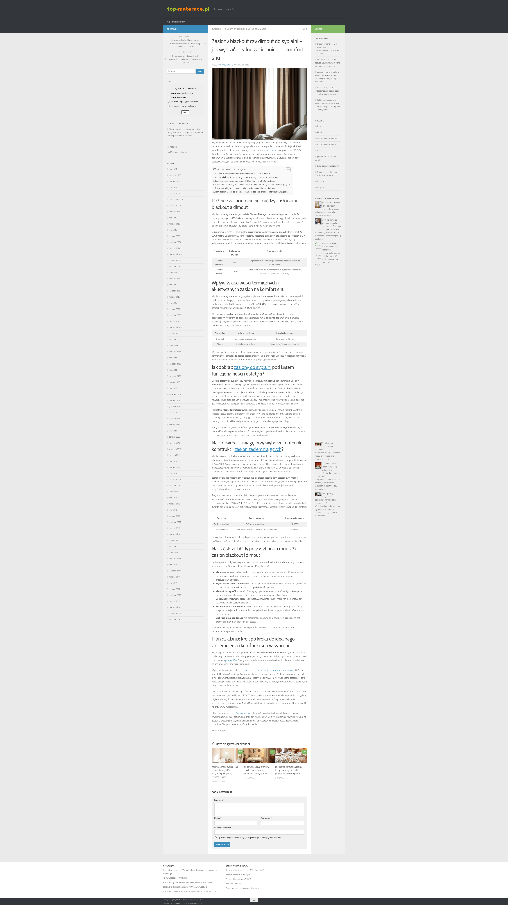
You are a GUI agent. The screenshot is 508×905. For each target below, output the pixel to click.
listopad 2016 (174, 601)
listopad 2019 (174, 443)
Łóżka (319, 132)
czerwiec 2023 (175, 351)
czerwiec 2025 (175, 212)
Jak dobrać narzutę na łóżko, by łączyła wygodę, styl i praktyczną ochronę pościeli (288, 770)
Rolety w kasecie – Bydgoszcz (175, 878)
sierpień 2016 (174, 619)
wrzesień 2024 (175, 260)
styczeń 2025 (174, 236)
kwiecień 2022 (175, 376)
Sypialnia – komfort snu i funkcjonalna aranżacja (239, 29)
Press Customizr (196, 903)
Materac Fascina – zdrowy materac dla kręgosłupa (329, 246)
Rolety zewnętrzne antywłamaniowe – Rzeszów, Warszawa (187, 882)
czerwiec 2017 (175, 558)
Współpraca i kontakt (176, 22)
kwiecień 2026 (175, 175)
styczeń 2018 (174, 516)
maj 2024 (173, 285)
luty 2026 (173, 187)
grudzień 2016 (175, 595)
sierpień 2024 (174, 266)
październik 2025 (176, 199)
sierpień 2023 (174, 339)
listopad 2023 (174, 321)
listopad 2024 (174, 248)
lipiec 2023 (173, 345)
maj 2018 (173, 498)
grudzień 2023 (175, 315)
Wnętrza (320, 181)
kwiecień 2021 (175, 394)
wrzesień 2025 (175, 205)
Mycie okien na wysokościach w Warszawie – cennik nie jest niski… (190, 891)
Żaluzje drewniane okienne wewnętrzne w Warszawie (185, 887)
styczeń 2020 (174, 437)
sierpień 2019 (174, 455)
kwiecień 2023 (175, 364)
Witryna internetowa (222, 827)
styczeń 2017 (174, 589)
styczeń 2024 (174, 309)
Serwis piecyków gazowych (328, 166)
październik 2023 (176, 327)
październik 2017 (176, 534)
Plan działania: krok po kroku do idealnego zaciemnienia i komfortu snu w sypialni (251, 192)
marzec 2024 (174, 297)
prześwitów (231, 660)
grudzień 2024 (175, 242)
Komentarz (219, 800)
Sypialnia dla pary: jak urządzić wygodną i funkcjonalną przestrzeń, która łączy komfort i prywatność (328, 470)
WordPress (177, 903)
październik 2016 (176, 607)
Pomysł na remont (233, 884)
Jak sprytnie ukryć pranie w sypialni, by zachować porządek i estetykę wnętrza (257, 770)
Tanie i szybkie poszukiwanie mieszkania (324, 446)
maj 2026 (173, 169)
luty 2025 (173, 230)
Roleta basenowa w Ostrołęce (238, 875)
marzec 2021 (174, 400)
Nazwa (217, 818)
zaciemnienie (270, 150)
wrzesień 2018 (175, 479)
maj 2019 (173, 461)
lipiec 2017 (173, 552)
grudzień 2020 (175, 406)
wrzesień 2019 (175, 449)
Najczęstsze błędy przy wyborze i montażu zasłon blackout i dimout (245, 188)
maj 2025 (173, 218)
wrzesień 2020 (175, 412)
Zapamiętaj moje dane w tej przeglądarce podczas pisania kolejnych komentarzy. (249, 837)
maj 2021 (173, 388)
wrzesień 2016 (175, 613)
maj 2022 (173, 370)
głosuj (185, 112)
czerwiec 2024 (175, 278)
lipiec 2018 (173, 491)
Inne (319, 126)
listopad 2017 (174, 528)
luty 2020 (173, 431)
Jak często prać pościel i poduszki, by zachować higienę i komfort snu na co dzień (328, 62)
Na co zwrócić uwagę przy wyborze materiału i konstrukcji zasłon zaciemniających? (252, 184)
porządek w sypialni (241, 713)
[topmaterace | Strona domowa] (189, 9)
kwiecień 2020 (175, 418)
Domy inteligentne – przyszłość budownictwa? (245, 870)
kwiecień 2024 (175, 291)
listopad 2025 (174, 193)
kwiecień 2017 (175, 571)
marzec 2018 (174, 504)
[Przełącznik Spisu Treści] (287, 169)
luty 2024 (173, 303)
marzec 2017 (174, 577)
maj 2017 (173, 565)
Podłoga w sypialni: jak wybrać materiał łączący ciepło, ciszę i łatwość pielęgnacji (327, 90)
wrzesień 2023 (175, 333)
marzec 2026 (174, 181)
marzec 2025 (174, 224)
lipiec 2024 (173, 272)
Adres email (266, 818)
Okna (319, 150)
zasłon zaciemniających (258, 449)
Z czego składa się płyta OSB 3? (238, 879)
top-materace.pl (225, 65)
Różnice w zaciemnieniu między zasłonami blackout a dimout (242, 173)
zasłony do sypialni (252, 367)
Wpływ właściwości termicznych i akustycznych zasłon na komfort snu (247, 177)
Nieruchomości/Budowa (327, 138)
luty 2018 (173, 510)
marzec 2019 (174, 467)
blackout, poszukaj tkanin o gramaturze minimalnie (269, 670)
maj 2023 (173, 358)
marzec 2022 (174, 382)
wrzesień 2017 (175, 540)
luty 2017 (173, 583)
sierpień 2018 (174, 485)
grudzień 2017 (175, 522)
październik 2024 (176, 254)
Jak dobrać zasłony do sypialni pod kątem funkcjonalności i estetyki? (245, 181)
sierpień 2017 (174, 546)
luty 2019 (173, 473)
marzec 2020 (174, 425)
